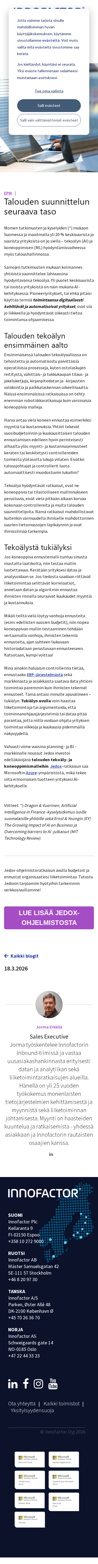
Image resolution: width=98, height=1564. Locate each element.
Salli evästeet (49, 105)
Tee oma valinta (49, 91)
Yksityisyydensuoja (32, 1410)
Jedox (56, 766)
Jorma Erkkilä (49, 1027)
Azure (31, 772)
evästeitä (51, 40)
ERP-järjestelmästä (45, 674)
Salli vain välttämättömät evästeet (49, 120)
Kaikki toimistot (61, 1403)
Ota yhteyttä (22, 1403)
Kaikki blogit (25, 956)
